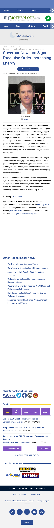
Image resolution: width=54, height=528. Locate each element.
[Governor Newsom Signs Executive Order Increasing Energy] (26, 113)
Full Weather (21, 36)
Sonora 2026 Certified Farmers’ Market (20, 419)
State (18, 26)
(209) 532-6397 (15, 210)
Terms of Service (19, 494)
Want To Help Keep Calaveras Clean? (23, 264)
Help (32, 488)
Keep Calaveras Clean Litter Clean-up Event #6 (23, 427)
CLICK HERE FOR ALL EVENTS (27, 455)
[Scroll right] (52, 10)
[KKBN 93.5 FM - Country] (30, 474)
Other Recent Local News (19, 257)
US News (31, 26)
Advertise (23, 488)
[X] (12, 512)
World (45, 26)
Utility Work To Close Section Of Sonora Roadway (28, 268)
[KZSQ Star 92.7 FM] (12, 474)
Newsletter (40, 488)
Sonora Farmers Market (12, 422)
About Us (12, 488)
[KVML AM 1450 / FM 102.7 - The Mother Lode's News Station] (27, 469)
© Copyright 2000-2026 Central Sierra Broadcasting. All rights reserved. (27, 502)
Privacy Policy (36, 494)
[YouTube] (27, 512)
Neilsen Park (8, 430)
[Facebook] (20, 512)
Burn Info (30, 36)
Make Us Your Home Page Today (18, 391)
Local (6, 26)
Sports (20, 10)
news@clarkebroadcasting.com (25, 213)
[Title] (42, 512)
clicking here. (43, 204)
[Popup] (48, 18)
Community (36, 10)
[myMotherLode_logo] (22, 18)
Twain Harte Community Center (16, 442)
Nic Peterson (17, 196)
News (6, 10)
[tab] (7, 411)
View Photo (27, 119)
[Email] (34, 512)
